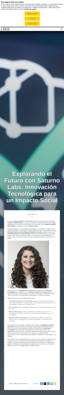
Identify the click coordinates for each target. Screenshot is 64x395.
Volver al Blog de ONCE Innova (18, 383)
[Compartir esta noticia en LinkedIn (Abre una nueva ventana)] (48, 383)
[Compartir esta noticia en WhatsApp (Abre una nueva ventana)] (51, 383)
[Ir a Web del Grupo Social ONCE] (5, 28)
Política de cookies (30, 9)
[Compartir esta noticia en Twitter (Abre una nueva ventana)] (45, 383)
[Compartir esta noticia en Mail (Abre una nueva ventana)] (55, 383)
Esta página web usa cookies (12, 2)
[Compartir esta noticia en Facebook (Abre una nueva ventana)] (41, 383)
